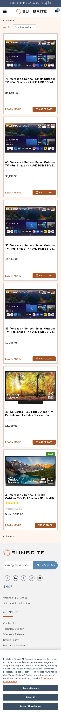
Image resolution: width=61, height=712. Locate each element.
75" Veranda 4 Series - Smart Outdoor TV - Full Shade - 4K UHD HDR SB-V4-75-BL (30, 80)
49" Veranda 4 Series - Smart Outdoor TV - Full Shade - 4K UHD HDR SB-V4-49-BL (30, 330)
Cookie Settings (30, 688)
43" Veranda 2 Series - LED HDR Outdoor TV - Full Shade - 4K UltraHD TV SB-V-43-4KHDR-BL (29, 496)
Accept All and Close (30, 706)
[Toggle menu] (8, 11)
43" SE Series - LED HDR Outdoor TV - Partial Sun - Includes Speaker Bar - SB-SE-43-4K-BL (30, 413)
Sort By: (7, 27)
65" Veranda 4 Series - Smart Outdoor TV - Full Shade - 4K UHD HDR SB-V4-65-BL (30, 164)
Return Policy (11, 640)
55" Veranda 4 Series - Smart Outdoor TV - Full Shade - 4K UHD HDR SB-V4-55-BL (30, 247)
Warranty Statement (14, 634)
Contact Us (9, 623)
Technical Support (13, 628)
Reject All (30, 697)
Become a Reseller (14, 645)
